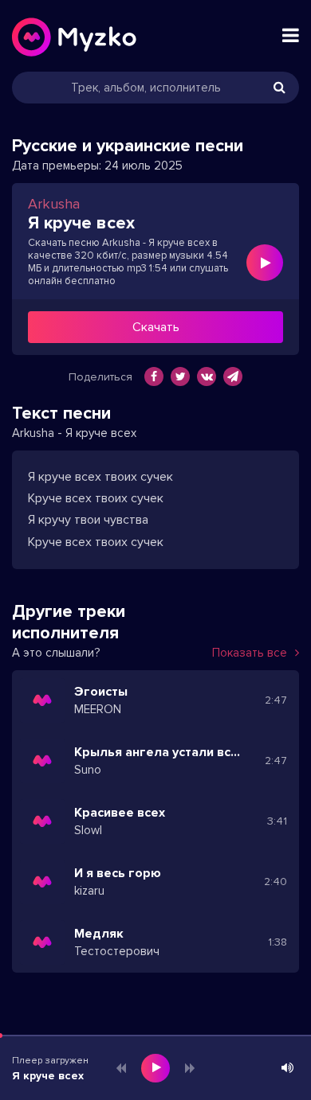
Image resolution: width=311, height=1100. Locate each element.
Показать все (249, 653)
